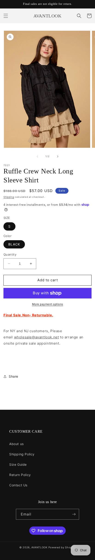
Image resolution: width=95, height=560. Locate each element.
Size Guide (18, 464)
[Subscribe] (74, 514)
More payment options (47, 304)
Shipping (8, 196)
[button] (6, 16)
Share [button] (13, 376)
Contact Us (18, 485)
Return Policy (20, 475)
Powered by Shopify (62, 547)
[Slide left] (37, 156)
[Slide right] (58, 156)
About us (16, 444)
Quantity (9, 254)
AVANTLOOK (39, 547)
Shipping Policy (22, 454)
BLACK (14, 244)
